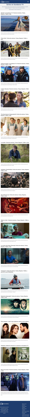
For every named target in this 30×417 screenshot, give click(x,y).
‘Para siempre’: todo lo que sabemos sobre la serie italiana (12, 315)
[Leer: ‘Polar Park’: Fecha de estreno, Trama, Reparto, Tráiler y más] (15, 47)
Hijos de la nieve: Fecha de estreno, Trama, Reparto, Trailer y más (14, 363)
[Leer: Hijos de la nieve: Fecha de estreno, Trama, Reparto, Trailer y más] (15, 374)
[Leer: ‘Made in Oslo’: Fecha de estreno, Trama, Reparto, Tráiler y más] (15, 225)
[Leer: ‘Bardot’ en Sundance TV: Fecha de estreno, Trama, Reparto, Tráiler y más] (15, 23)
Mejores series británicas (24, 397)
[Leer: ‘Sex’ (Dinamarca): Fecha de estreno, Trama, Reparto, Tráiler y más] (15, 201)
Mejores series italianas (25, 408)
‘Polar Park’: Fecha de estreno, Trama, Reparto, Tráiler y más (13, 38)
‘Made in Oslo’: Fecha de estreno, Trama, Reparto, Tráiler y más (13, 216)
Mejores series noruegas (24, 402)
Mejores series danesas (25, 403)
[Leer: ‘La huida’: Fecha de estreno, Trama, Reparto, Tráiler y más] (15, 150)
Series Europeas (11, 9)
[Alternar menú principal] (28, 2)
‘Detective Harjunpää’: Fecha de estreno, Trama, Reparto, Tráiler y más (15, 291)
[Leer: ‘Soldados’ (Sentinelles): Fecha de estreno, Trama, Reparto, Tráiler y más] (15, 177)
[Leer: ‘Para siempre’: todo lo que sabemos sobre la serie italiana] (15, 324)
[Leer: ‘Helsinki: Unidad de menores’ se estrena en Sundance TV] (15, 348)
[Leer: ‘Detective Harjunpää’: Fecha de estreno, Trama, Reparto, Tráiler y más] (15, 300)
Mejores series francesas (24, 406)
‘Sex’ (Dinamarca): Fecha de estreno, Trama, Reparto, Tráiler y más (14, 192)
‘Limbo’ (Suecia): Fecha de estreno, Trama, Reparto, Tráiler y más (14, 87)
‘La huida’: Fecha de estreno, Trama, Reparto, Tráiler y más (12, 140)
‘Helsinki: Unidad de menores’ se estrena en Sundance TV (12, 339)
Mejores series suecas (25, 407)
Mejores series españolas (24, 400)
